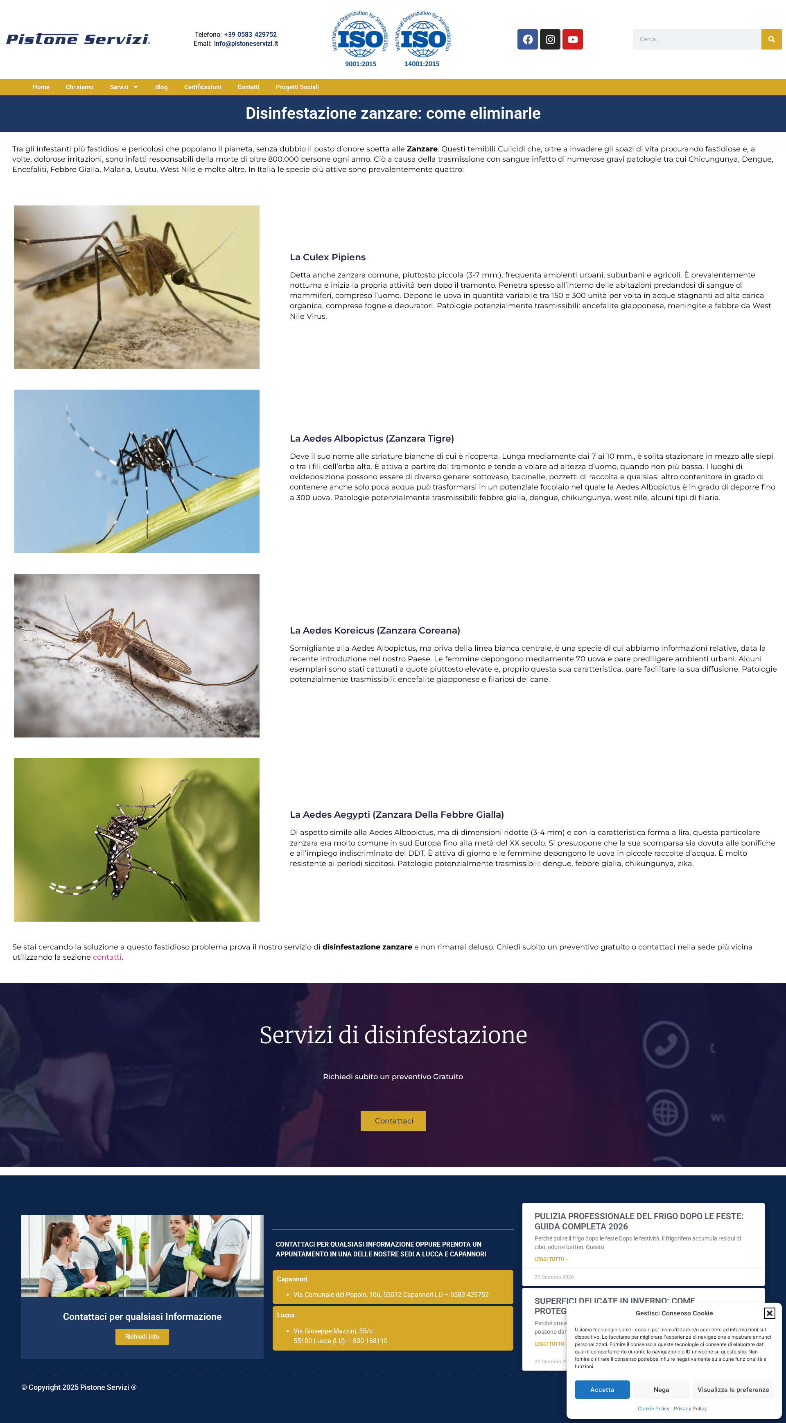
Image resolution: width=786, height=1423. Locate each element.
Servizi (119, 87)
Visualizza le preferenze (733, 1390)
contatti (107, 957)
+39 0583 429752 (250, 34)
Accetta (602, 1390)
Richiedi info (142, 1336)
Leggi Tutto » (551, 1259)
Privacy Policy (690, 1408)
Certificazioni (202, 87)
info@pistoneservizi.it (246, 43)
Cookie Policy (654, 1408)
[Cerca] (771, 39)
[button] (770, 1313)
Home (41, 87)
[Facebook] (527, 39)
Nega (661, 1390)
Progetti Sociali (297, 87)
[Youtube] (572, 39)
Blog (161, 87)
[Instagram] (550, 39)
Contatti (248, 87)
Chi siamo (80, 87)
